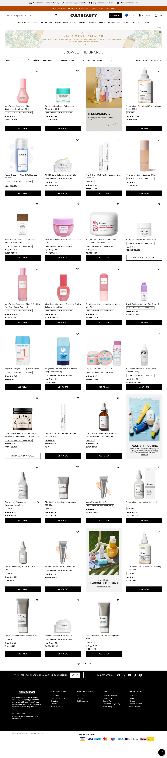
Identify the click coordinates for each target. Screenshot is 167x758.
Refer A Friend (134, 706)
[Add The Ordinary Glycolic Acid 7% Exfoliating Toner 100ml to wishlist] (158, 531)
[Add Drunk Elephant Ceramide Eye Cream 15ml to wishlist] (158, 269)
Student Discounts (135, 704)
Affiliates (132, 701)
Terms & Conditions (110, 695)
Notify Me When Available (144, 258)
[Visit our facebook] (118, 675)
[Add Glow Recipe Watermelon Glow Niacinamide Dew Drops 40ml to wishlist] (37, 71)
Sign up (75, 675)
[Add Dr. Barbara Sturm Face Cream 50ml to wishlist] (158, 204)
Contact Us (55, 695)
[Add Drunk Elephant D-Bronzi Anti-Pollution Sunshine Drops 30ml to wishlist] (37, 204)
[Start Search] (56, 15)
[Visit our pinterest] (140, 675)
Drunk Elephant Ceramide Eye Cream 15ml (143, 304)
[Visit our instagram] (129, 675)
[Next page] (90, 663)
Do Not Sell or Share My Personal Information (25, 717)
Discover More (84, 45)
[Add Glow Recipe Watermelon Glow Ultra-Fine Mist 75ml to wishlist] (118, 269)
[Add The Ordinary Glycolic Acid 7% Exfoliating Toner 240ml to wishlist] (158, 71)
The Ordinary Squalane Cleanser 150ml (21, 636)
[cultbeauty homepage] (83, 15)
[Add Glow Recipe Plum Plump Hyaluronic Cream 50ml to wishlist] (77, 204)
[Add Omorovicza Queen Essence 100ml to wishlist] (158, 139)
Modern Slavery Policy (111, 704)
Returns (54, 704)
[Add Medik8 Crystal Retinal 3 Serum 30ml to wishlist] (77, 531)
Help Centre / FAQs (58, 698)
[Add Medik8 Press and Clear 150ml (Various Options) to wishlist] (37, 139)
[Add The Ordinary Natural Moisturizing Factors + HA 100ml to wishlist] (118, 600)
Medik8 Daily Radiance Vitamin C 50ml (61, 175)
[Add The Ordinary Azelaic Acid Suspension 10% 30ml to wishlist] (77, 467)
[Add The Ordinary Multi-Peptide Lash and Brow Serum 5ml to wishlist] (118, 139)
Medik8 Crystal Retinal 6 (96, 502)
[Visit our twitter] (124, 675)
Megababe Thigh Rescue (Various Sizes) (22, 369)
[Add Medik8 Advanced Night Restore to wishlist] (77, 600)
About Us (80, 695)
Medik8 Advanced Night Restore (58, 636)
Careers (80, 698)
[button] (104, 99)
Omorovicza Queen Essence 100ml (140, 175)
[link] (144, 15)
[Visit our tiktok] (135, 675)
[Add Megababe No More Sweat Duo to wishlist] (118, 333)
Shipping (54, 701)
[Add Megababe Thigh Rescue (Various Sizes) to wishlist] (37, 333)
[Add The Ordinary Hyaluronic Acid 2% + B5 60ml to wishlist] (158, 467)
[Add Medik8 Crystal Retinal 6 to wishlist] (118, 467)
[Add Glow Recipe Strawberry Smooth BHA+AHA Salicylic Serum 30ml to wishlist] (77, 269)
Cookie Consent (18, 714)
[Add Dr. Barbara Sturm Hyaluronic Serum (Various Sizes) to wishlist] (158, 333)
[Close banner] (160, 32)
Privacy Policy (108, 698)
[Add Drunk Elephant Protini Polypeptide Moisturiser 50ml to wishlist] (77, 71)
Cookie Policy (108, 701)
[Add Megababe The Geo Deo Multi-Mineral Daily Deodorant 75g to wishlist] (77, 333)
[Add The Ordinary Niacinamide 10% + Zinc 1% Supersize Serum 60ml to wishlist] (37, 467)
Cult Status (133, 695)
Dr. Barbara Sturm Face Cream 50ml (141, 239)
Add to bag (23, 129)
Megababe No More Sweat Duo (99, 369)
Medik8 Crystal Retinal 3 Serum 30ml (60, 567)
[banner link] (144, 426)
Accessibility (107, 706)
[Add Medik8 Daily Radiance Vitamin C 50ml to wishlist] (77, 139)
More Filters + (141, 60)
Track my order (57, 706)
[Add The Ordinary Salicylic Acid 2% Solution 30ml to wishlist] (37, 531)
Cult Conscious (82, 701)
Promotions (133, 698)
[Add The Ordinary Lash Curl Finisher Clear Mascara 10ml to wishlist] (77, 398)
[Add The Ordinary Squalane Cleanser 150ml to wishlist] (37, 600)
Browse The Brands (83, 52)
